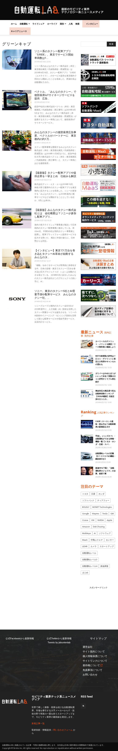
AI (95, 533)
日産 (93, 493)
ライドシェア (38, 23)
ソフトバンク (88, 500)
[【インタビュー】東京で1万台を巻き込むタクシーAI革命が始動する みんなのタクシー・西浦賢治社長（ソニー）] (16, 259)
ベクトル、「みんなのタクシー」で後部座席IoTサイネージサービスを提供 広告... (55, 95)
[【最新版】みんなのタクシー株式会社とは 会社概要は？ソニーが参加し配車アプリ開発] (16, 218)
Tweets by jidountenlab (59, 642)
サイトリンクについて (95, 660)
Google (85, 513)
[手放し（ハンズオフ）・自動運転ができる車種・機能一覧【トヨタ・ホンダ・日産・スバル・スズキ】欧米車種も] (87, 439)
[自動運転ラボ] (59, 10)
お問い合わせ (90, 674)
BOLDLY (85, 507)
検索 (77, 23)
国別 (62, 23)
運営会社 (87, 647)
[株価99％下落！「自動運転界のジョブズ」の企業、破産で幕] (87, 471)
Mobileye (86, 533)
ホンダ (101, 493)
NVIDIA (101, 520)
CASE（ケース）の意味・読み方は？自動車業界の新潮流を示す (105, 424)
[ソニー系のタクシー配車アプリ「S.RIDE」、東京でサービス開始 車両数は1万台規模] (16, 59)
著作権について (91, 665)
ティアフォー (103, 500)
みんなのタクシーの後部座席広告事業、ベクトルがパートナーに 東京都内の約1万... (55, 136)
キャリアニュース (19, 31)
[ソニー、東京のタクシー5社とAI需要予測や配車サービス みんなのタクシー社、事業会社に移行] (16, 299)
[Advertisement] (99, 604)
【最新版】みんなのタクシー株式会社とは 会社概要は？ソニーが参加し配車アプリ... (55, 213)
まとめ (85, 572)
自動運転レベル (89, 553)
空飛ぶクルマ (97, 539)
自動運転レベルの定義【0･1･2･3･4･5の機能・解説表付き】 (105, 456)
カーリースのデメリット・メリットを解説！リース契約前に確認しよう (105, 344)
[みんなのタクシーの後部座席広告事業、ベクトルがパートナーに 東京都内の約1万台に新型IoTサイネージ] (16, 141)
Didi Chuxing (98, 526)
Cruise (85, 520)
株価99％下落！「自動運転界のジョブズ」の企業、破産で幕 (105, 471)
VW (92, 520)
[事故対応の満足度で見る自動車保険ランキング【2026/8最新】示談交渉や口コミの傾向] (87, 393)
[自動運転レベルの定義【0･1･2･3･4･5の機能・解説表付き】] (87, 456)
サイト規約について (94, 651)
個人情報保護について (95, 656)
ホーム (14, 23)
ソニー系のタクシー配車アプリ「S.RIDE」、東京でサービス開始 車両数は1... (55, 54)
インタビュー (92, 23)
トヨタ (85, 493)
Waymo (95, 513)
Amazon (86, 526)
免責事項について (92, 670)
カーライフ (52, 23)
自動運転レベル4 (89, 566)
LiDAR (84, 546)
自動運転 (24, 23)
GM (112, 513)
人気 (71, 23)
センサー (110, 539)
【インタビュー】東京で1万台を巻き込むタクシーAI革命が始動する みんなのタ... (55, 254)
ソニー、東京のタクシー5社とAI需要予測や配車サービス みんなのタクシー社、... (55, 294)
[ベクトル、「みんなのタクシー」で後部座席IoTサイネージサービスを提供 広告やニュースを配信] (16, 100)
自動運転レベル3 (89, 559)
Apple (109, 520)
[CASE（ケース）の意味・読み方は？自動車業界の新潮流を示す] (87, 424)
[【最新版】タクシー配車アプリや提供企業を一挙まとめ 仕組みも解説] (16, 181)
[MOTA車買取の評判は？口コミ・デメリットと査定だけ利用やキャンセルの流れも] (87, 359)
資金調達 (104, 566)
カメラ (93, 546)
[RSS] (83, 706)
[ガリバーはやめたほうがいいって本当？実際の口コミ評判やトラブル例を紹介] (87, 376)
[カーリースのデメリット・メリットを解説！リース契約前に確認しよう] (87, 344)
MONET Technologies (102, 507)
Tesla (104, 513)
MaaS (85, 539)
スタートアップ (107, 546)
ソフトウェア (105, 533)
